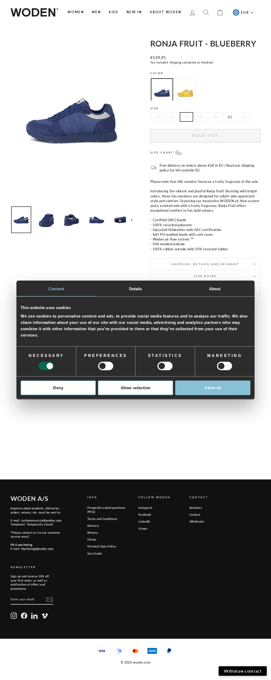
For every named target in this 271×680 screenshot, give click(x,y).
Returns (92, 532)
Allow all (212, 388)
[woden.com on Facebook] (24, 616)
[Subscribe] (49, 599)
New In (134, 12)
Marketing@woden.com (37, 548)
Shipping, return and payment (205, 264)
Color (157, 73)
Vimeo (142, 528)
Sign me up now (199, 651)
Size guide (205, 276)
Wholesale (196, 521)
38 (186, 117)
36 (157, 117)
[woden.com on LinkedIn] (34, 616)
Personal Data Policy (101, 546)
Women (75, 12)
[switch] (105, 366)
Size (154, 108)
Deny (58, 388)
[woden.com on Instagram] (14, 616)
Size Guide (94, 553)
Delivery (93, 525)
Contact (194, 514)
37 (172, 117)
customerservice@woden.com (41, 520)
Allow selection (136, 388)
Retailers (195, 507)
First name (148, 613)
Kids (114, 12)
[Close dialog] (263, 580)
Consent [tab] (56, 289)
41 (230, 117)
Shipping (176, 62)
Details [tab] (135, 289)
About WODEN (165, 12)
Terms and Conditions (102, 518)
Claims (92, 539)
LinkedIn (144, 521)
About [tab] (215, 289)
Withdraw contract (242, 670)
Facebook (144, 514)
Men (96, 12)
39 (201, 117)
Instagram (145, 507)
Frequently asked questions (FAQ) (106, 509)
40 (215, 117)
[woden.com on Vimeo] (45, 616)
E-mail (207, 613)
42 (244, 117)
